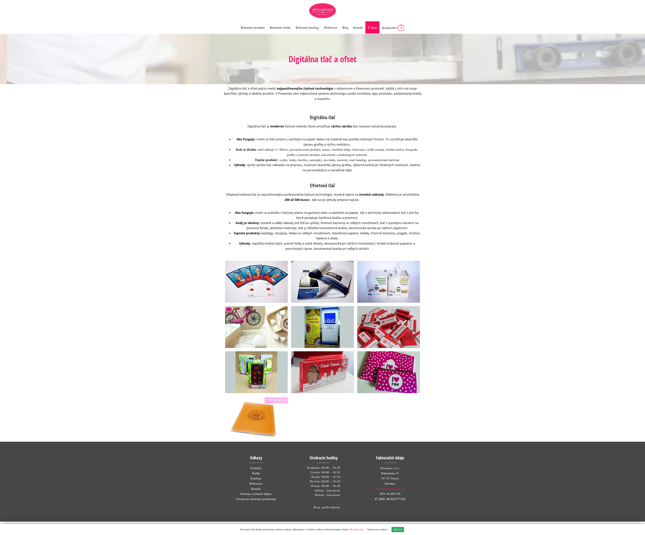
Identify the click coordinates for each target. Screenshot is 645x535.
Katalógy (256, 478)
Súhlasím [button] (398, 529)
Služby (256, 473)
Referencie (256, 483)
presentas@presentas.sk (390, 489)
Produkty (256, 468)
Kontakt (256, 489)
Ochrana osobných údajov (256, 494)
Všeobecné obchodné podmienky (256, 499)
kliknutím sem (356, 529)
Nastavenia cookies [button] (377, 529)
